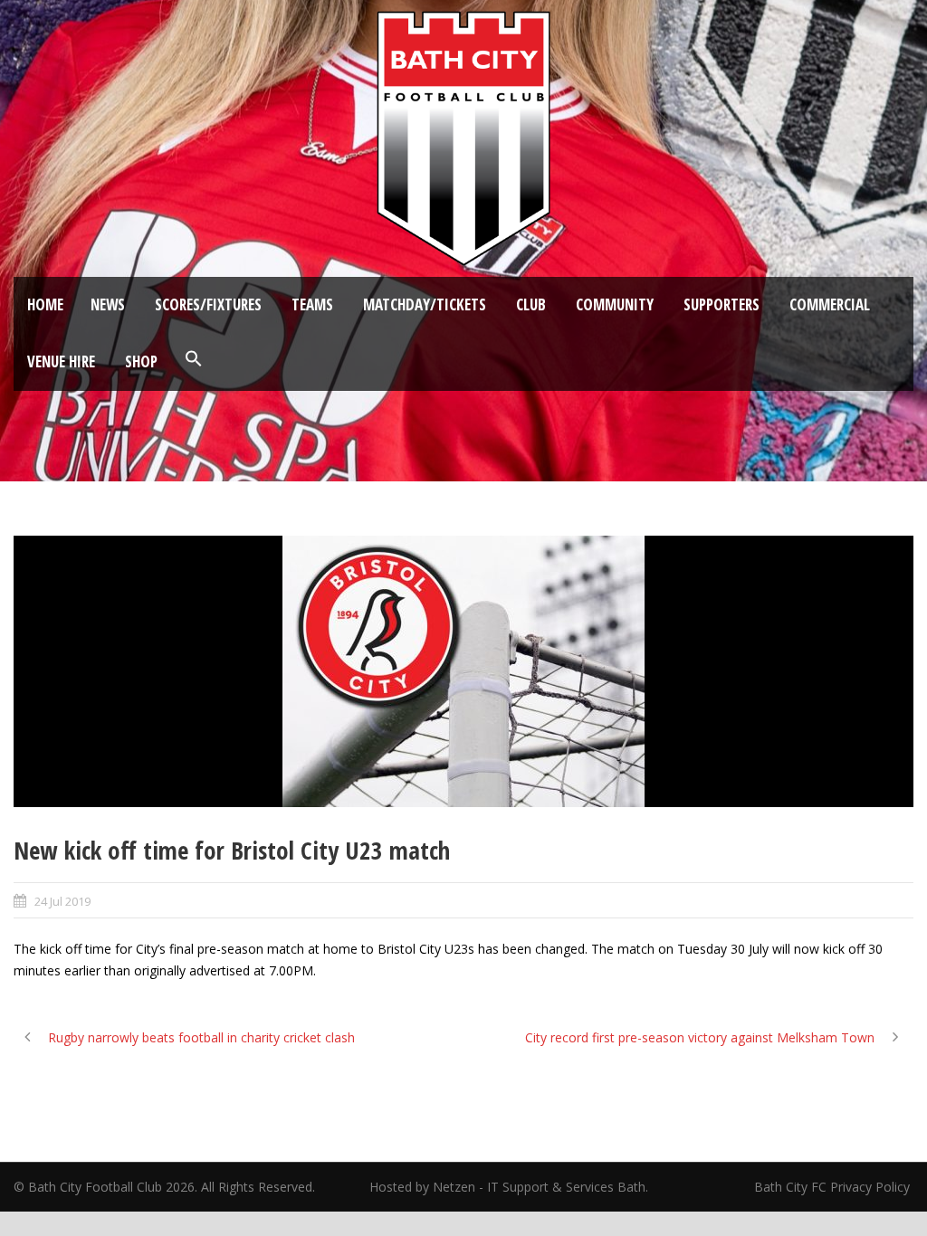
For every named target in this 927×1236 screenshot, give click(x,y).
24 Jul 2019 (62, 901)
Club (531, 304)
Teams (312, 304)
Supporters (721, 304)
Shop (141, 361)
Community (615, 304)
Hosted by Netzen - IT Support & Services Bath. (508, 1186)
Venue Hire (61, 361)
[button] (193, 359)
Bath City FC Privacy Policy (833, 1186)
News (108, 304)
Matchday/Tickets (424, 304)
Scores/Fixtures (208, 304)
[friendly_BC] (463, 671)
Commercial (829, 304)
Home (45, 304)
